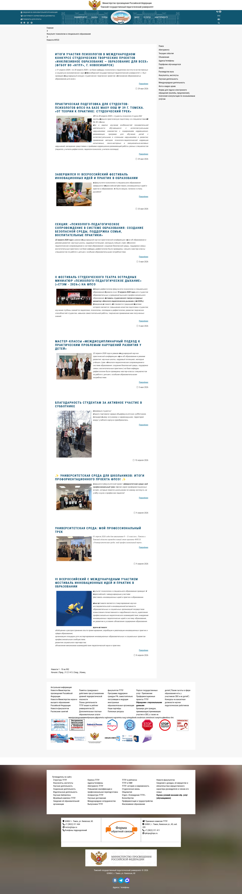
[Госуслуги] (112, 725)
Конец (82, 672)
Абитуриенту (161, 17)
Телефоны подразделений (76, 830)
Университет (80, 17)
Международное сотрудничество (102, 801)
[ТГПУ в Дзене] (32, 23)
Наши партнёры (114, 708)
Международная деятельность (172, 82)
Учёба (105, 17)
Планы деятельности (88, 702)
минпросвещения (75, 717)
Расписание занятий (59, 711)
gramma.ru (119, 717)
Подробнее (143, 84)
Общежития (127, 792)
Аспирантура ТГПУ (95, 795)
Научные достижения (97, 798)
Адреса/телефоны (166, 61)
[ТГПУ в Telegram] (24, 23)
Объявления (164, 57)
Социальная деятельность (64, 789)
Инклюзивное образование (133, 804)
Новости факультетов (60, 708)
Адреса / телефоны (121, 887)
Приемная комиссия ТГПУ (156, 821)
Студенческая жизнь (131, 789)
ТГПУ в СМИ (127, 783)
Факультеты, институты (169, 75)
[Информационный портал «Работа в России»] (94, 725)
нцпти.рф (160, 717)
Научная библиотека (62, 795)
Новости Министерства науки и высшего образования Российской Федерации (64, 702)
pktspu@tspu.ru (151, 833)
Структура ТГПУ (60, 780)
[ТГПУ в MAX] (28, 23)
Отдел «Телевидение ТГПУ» (133, 795)
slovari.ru (153, 717)
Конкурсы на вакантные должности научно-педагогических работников (177, 702)
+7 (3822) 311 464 (72, 824)
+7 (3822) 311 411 (152, 830)
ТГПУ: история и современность (135, 786)
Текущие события (166, 53)
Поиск (161, 46)
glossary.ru (110, 717)
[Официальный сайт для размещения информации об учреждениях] (77, 738)
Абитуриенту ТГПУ (95, 786)
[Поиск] (218, 23)
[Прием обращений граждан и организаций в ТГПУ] (122, 830)
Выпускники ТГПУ (95, 804)
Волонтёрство (128, 798)
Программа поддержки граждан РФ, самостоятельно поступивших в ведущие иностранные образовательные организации (121, 699)
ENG (218, 16)
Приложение (147, 693)
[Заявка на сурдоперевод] (217, 12)
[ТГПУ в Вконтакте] (21, 23)
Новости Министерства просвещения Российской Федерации (61, 693)
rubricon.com (144, 717)
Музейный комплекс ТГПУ (64, 798)
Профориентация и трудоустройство (137, 801)
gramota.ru (101, 717)
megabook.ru (133, 717)
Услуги (147, 17)
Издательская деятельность (65, 792)
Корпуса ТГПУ (93, 780)
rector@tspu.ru (71, 827)
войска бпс (169, 717)
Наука (94, 17)
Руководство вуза (166, 71)
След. (76, 672)
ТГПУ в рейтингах (129, 780)
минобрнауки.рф (90, 717)
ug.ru (126, 717)
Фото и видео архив (167, 86)
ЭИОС (136, 17)
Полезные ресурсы (116, 711)
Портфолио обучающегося (170, 64)
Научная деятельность (168, 79)
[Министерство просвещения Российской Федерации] (94, 738)
